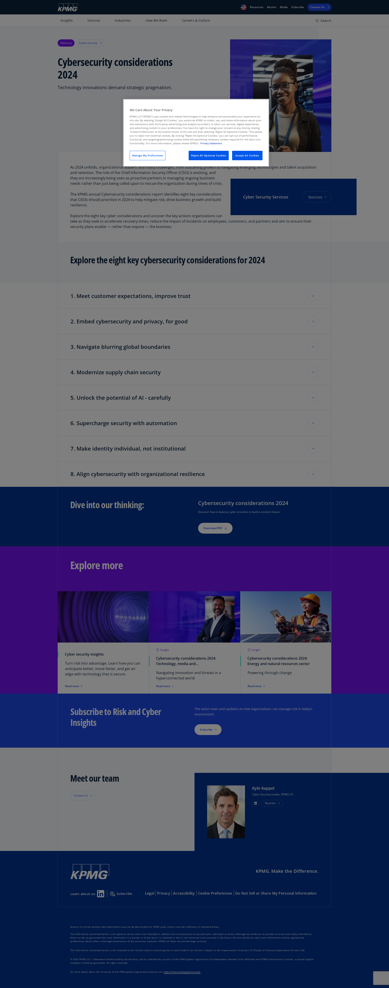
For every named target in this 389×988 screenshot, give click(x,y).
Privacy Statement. (211, 143)
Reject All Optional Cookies (208, 155)
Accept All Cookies (247, 155)
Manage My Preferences (147, 155)
